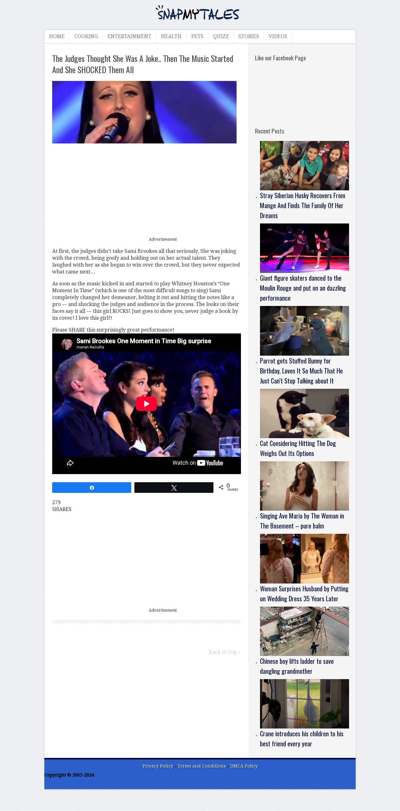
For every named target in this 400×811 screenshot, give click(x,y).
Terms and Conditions (202, 765)
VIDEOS (278, 36)
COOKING (86, 36)
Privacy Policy (157, 765)
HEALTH (171, 36)
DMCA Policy (244, 765)
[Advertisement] (146, 190)
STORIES (248, 36)
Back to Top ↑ (225, 652)
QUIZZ (221, 36)
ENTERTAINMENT (129, 36)
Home (57, 36)
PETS (197, 36)
